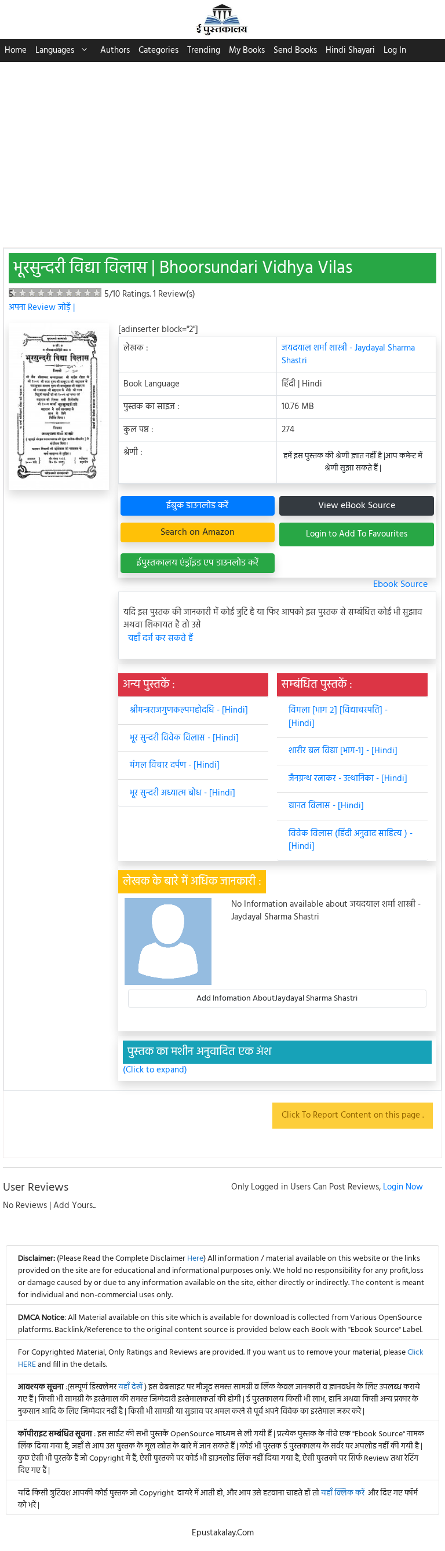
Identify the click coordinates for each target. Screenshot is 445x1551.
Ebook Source (400, 584)
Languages (54, 50)
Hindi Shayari (350, 50)
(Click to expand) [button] (155, 1070)
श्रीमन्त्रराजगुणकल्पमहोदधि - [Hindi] (189, 710)
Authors (115, 50)
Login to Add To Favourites (356, 534)
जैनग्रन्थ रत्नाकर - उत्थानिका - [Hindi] (348, 779)
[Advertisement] (222, 149)
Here (195, 1258)
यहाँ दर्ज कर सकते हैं (160, 638)
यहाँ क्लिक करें (342, 1493)
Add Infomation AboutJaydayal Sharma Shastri (277, 998)
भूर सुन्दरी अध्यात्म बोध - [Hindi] (182, 793)
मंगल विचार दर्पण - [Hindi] (175, 765)
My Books (247, 50)
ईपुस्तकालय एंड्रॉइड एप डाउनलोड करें (197, 563)
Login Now (403, 1187)
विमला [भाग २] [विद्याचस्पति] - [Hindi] (338, 717)
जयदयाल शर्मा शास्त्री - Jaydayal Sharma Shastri (348, 354)
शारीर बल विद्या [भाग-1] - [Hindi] (343, 751)
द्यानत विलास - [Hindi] (326, 806)
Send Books (295, 50)
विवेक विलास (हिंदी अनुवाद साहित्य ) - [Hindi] (351, 840)
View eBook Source (356, 505)
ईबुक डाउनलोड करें (197, 505)
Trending (203, 50)
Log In (395, 50)
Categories (158, 50)
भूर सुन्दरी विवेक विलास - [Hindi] (184, 738)
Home (16, 50)
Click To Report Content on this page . (353, 1115)
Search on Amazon (198, 532)
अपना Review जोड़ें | (42, 308)
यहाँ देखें (131, 1387)
